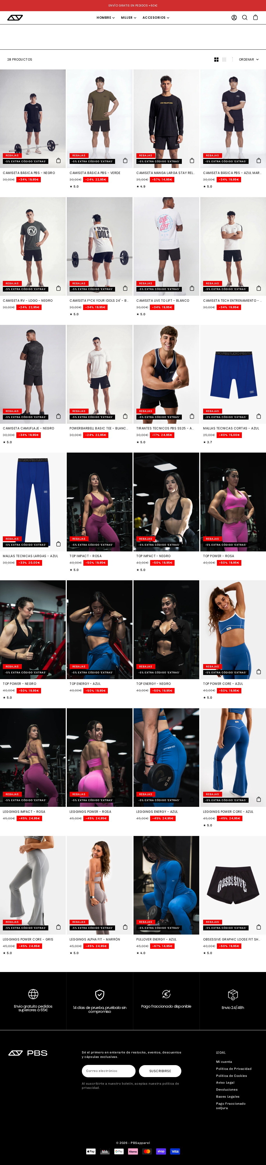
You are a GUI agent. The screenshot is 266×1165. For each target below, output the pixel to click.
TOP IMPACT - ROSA (86, 556)
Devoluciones (227, 1089)
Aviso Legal (225, 1082)
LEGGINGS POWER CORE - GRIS (28, 939)
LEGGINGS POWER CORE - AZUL (228, 812)
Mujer (126, 17)
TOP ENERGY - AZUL (85, 684)
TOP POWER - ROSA (218, 556)
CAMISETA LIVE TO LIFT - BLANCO (162, 300)
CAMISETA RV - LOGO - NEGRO (27, 300)
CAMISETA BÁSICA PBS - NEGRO (29, 173)
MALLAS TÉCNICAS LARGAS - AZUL (30, 556)
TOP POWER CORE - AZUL (223, 684)
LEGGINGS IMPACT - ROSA (24, 812)
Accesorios (154, 17)
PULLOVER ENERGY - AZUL (156, 939)
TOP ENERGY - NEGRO (153, 684)
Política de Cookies (231, 1076)
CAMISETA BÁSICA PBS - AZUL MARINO (232, 173)
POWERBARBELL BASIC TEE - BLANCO (99, 428)
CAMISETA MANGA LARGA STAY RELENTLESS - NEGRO (165, 173)
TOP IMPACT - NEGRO (153, 556)
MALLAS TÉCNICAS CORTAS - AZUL (231, 428)
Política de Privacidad (233, 1069)
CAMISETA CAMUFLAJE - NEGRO (28, 428)
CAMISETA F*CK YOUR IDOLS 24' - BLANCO (99, 300)
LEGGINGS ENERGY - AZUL (157, 812)
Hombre (104, 17)
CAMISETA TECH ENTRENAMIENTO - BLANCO (232, 300)
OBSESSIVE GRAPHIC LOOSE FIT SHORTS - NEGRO (232, 939)
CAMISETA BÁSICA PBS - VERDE (95, 173)
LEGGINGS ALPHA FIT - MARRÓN (95, 939)
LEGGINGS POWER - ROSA (90, 812)
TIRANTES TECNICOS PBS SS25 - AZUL (165, 428)
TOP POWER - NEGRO (19, 684)
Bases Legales (228, 1096)
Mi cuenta (224, 1062)
